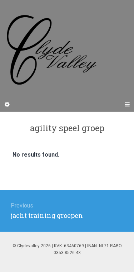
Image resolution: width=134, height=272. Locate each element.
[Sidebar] (7, 104)
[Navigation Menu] (127, 104)
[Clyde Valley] (67, 55)
